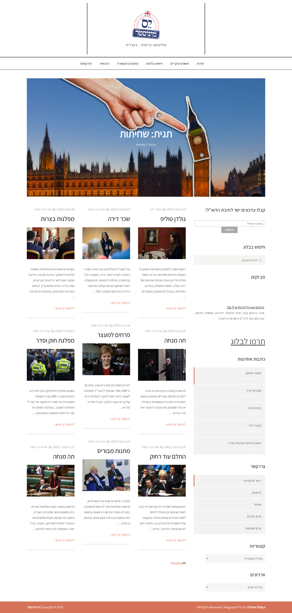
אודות (200, 63)
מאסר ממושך (253, 373)
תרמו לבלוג (248, 341)
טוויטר (257, 504)
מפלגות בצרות (57, 218)
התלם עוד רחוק (168, 456)
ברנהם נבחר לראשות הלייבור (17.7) (242, 323)
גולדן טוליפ (173, 218)
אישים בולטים (154, 63)
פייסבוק (256, 492)
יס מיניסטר (33, 607)
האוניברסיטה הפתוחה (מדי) (244, 443)
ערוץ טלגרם (254, 516)
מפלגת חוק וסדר (55, 340)
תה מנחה (175, 340)
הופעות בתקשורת (127, 63)
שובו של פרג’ (253, 390)
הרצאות (104, 63)
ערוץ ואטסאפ (253, 528)
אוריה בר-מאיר (42, 209)
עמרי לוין (155, 209)
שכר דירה (119, 218)
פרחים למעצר (113, 334)
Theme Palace (256, 607)
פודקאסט (86, 63)
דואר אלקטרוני (252, 480)
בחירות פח (254, 408)
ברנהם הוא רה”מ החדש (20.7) (245, 304)
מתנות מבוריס (113, 450)
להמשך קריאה (65, 308)
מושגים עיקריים (179, 63)
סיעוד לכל (255, 425)
